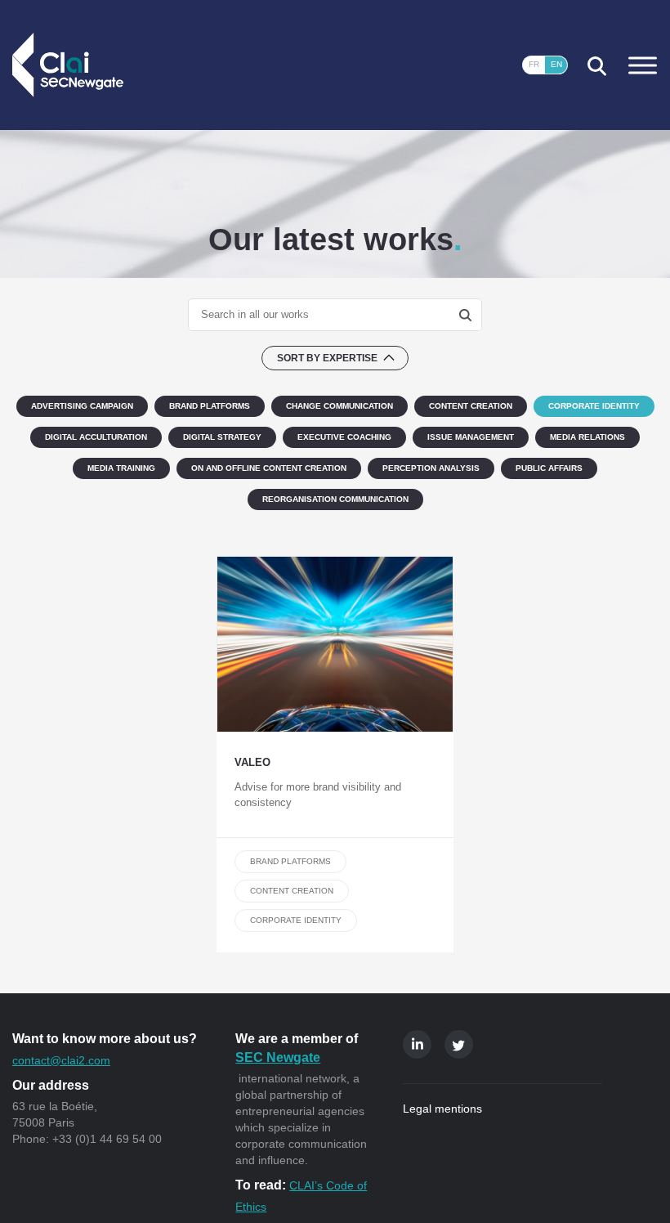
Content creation (291, 890)
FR (534, 64)
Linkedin (417, 1044)
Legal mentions (442, 1108)
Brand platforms (290, 861)
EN (556, 64)
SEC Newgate (277, 1057)
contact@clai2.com (61, 1060)
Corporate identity (296, 920)
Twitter (458, 1044)
